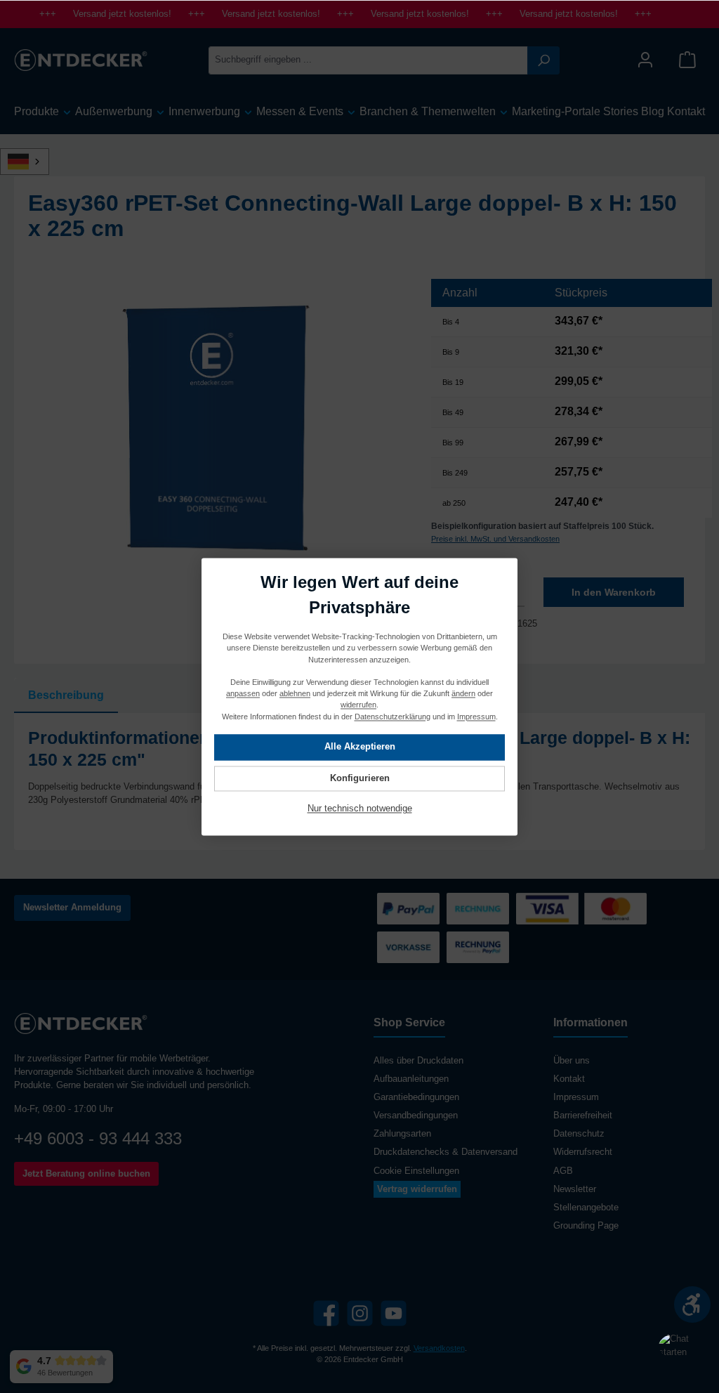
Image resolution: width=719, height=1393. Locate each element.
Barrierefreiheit (582, 1115)
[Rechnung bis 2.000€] (478, 908)
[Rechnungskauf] (478, 947)
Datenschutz (579, 1134)
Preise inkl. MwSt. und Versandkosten (495, 539)
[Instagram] (360, 1313)
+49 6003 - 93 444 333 (98, 1138)
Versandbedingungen (416, 1115)
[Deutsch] (32, 161)
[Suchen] (543, 60)
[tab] (66, 695)
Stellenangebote (586, 1207)
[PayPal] (408, 908)
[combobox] (368, 60)
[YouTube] (393, 1313)
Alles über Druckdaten (418, 1061)
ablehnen (294, 693)
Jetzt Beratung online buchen (86, 1174)
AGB (563, 1171)
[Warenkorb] (687, 60)
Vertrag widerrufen (417, 1189)
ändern (463, 693)
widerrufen (358, 704)
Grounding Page (586, 1226)
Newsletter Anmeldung (72, 908)
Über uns (571, 1061)
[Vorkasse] (408, 947)
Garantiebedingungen (416, 1097)
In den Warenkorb (614, 592)
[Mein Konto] (645, 60)
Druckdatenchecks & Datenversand (445, 1152)
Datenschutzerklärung (392, 716)
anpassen (243, 693)
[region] (215, 430)
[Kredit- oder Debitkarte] (581, 908)
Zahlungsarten (402, 1134)
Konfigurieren (360, 778)
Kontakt (569, 1079)
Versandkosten (439, 1348)
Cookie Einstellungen (416, 1171)
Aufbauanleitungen (411, 1079)
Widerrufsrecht (582, 1152)
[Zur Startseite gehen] (80, 59)
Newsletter (574, 1189)
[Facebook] (326, 1313)
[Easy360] (215, 429)
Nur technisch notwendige (360, 808)
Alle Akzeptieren (359, 747)
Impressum (576, 1097)
